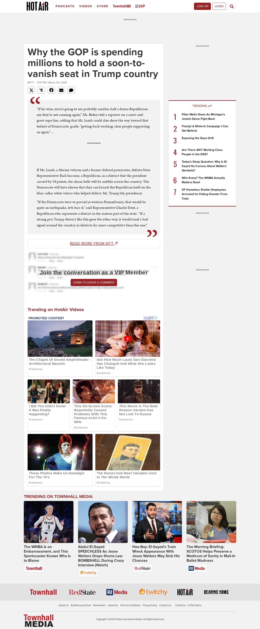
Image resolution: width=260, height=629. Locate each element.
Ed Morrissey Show (81, 605)
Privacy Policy (150, 605)
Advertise (113, 605)
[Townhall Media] (38, 620)
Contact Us (165, 605)
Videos (85, 6)
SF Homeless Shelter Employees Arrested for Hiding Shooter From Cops (204, 194)
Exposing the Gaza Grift (198, 138)
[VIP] (141, 6)
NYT (32, 82)
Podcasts (65, 6)
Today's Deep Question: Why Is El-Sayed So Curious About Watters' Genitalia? (205, 166)
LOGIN (219, 6)
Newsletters (99, 605)
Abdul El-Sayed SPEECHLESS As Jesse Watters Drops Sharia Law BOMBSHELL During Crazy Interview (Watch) (101, 556)
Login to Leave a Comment (94, 282)
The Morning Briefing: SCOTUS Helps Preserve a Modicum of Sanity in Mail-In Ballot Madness (211, 554)
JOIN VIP (202, 6)
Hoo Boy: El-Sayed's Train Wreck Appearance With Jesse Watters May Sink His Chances (156, 554)
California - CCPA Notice (188, 605)
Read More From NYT (92, 243)
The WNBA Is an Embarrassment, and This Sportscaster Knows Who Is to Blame (47, 554)
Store (102, 6)
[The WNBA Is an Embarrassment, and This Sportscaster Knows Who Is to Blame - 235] (48, 522)
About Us (64, 605)
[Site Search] (231, 6)
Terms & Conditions (130, 605)
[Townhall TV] (122, 6)
